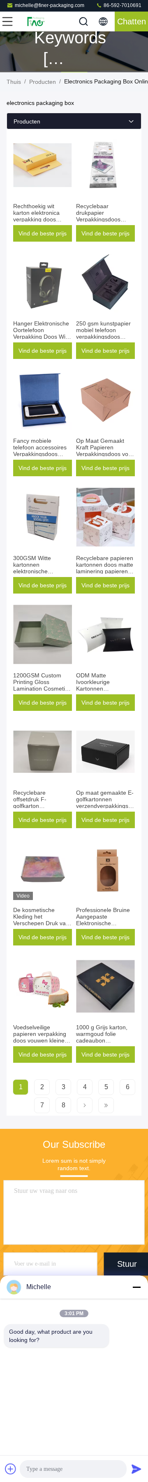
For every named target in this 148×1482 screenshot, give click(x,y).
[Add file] (10, 1469)
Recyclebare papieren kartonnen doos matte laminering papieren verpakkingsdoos (104, 568)
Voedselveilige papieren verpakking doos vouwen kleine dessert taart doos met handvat (42, 1040)
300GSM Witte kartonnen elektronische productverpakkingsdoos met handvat (45, 571)
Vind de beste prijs (42, 233)
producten (42, 81)
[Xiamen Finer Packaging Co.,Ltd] (34, 21)
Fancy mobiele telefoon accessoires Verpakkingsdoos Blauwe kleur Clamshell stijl (40, 453)
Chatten (131, 21)
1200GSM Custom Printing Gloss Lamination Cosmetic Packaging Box (40, 685)
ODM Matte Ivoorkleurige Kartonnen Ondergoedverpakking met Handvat (105, 688)
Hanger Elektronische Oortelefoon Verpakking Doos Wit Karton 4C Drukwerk (41, 333)
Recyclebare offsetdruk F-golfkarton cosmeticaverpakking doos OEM (40, 805)
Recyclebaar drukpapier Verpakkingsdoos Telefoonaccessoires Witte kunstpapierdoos (105, 219)
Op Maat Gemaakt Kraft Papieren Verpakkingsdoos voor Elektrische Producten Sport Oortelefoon (105, 453)
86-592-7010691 (121, 5)
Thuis (14, 81)
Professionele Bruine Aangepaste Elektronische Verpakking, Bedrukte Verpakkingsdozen (104, 923)
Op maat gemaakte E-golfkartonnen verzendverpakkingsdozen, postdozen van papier (111, 802)
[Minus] (136, 1287)
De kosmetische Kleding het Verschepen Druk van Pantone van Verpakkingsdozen (41, 923)
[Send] (136, 1469)
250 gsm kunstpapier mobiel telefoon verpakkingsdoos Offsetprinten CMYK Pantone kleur (103, 336)
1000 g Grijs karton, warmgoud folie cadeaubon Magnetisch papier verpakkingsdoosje (101, 1040)
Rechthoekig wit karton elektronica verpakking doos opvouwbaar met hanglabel (36, 219)
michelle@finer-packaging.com (49, 5)
